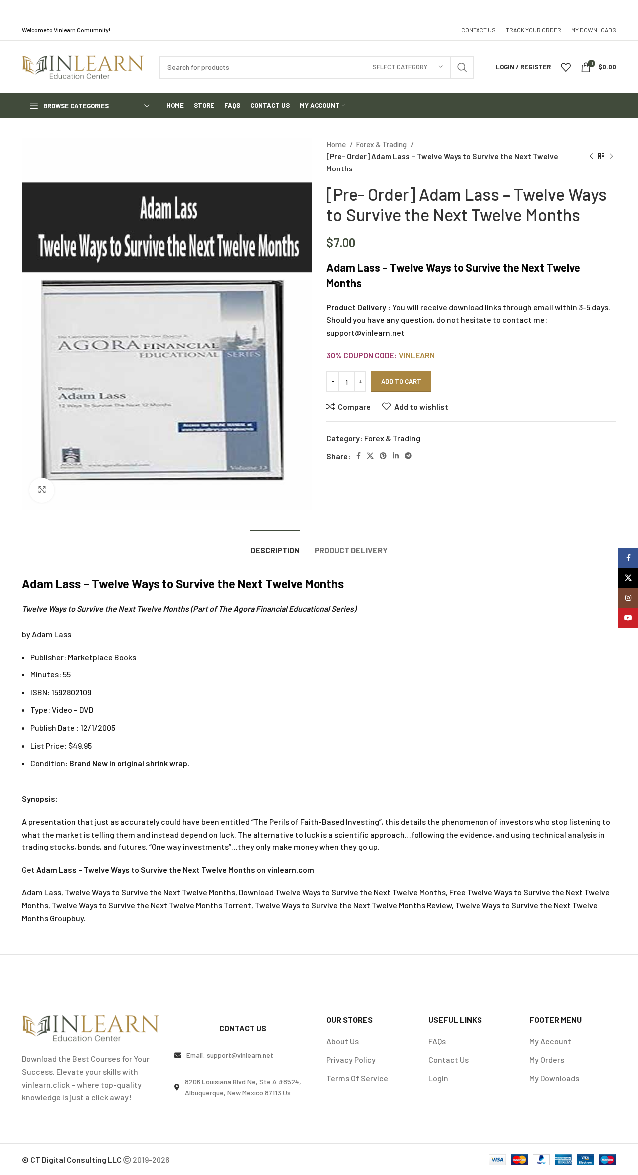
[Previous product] (591, 156)
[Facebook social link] (358, 455)
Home (336, 144)
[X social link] (370, 455)
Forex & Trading (382, 144)
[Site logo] (83, 66)
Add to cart (401, 381)
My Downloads (554, 1078)
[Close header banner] (625, 10)
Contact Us (448, 1059)
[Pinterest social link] (383, 455)
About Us (342, 1041)
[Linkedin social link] (396, 455)
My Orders (546, 1059)
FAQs (437, 1041)
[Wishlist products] (566, 67)
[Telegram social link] (408, 455)
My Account (550, 1041)
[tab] (275, 545)
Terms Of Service (357, 1078)
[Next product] (611, 156)
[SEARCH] (462, 67)
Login (438, 1078)
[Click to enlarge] (41, 490)
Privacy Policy (351, 1059)
